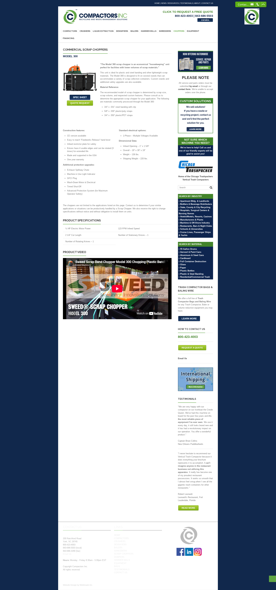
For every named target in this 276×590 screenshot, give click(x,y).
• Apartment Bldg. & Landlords (194, 201)
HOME (157, 3)
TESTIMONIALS (186, 3)
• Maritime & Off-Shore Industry (194, 223)
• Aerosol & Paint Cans (190, 252)
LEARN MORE (189, 318)
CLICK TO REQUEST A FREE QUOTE (188, 11)
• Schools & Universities (191, 229)
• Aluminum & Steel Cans (191, 255)
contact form (184, 89)
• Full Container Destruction (192, 261)
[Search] (211, 187)
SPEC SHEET (80, 97)
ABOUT (197, 3)
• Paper (182, 267)
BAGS (117, 566)
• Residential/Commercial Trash (194, 277)
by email (193, 86)
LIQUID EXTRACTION (103, 31)
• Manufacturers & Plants (191, 220)
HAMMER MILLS (148, 31)
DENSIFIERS (122, 31)
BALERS (134, 31)
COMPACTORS (70, 31)
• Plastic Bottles (186, 271)
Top (272, 579)
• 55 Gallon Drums (188, 249)
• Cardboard (185, 258)
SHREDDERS (165, 31)
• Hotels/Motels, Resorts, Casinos (195, 216)
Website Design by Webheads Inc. (78, 585)
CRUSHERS (85, 31)
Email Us (182, 358)
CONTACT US (207, 3)
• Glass (182, 264)
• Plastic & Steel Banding (191, 274)
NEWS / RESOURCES (170, 3)
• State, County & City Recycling (194, 207)
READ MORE (188, 508)
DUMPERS (119, 557)
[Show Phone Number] (258, 4)
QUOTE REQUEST (80, 103)
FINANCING (68, 38)
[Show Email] (252, 4)
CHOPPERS (178, 31)
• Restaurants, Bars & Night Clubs (195, 226)
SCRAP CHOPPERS (124, 554)
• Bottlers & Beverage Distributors (195, 204)
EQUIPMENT (193, 31)
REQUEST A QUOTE (192, 347)
